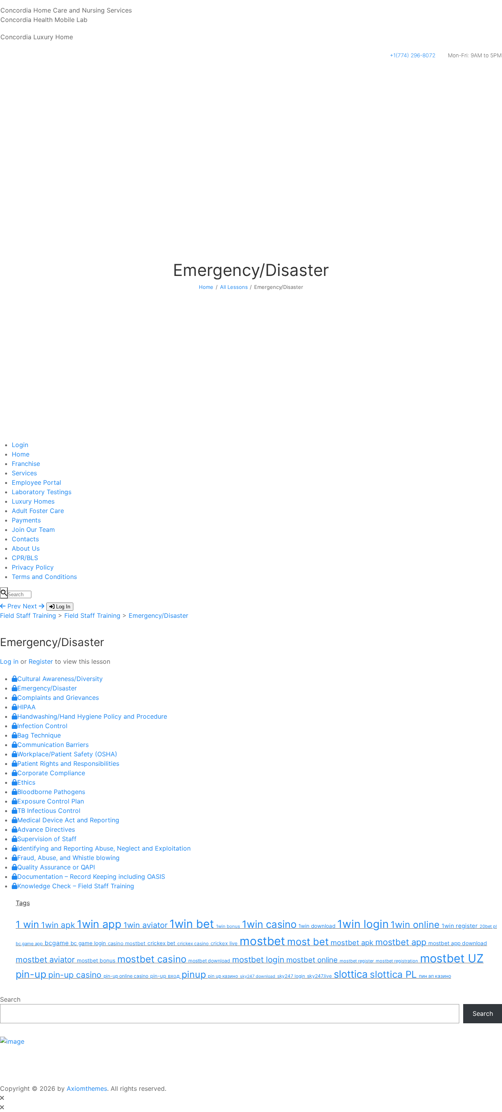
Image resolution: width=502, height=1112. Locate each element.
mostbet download (209, 961)
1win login (363, 924)
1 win (27, 924)
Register (41, 661)
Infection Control (42, 726)
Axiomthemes (87, 1088)
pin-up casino (75, 975)
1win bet (191, 924)
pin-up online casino (126, 976)
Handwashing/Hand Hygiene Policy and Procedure (92, 716)
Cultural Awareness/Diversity (60, 679)
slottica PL (393, 974)
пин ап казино (435, 976)
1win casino (269, 924)
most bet (308, 942)
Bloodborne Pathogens (51, 792)
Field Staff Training (28, 615)
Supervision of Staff (46, 839)
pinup (194, 974)
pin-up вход (165, 976)
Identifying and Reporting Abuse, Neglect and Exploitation (104, 848)
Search (10, 999)
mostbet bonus (96, 960)
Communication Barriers (53, 745)
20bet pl (488, 926)
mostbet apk (352, 942)
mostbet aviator (45, 959)
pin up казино (223, 976)
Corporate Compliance (51, 773)
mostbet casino (151, 959)
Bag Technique (39, 735)
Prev (13, 606)
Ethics (26, 782)
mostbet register (357, 961)
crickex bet (161, 943)
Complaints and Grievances (58, 697)
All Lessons (234, 287)
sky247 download (257, 976)
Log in (10, 661)
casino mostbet (127, 943)
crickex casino (193, 943)
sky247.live (319, 976)
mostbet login (258, 959)
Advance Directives (46, 829)
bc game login (88, 943)
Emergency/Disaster (158, 615)
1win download (316, 926)
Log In (62, 607)
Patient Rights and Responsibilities (68, 763)
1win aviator (145, 925)
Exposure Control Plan (50, 801)
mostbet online (312, 959)
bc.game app (29, 943)
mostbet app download (457, 943)
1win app (99, 924)
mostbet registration (397, 961)
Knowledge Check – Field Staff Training (75, 886)
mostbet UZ (452, 958)
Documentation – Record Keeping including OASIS (91, 876)
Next (31, 606)
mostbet (262, 941)
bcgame (57, 943)
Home (206, 287)
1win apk (58, 925)
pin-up (31, 974)
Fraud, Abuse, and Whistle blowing (68, 858)
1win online (415, 924)
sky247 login (291, 976)
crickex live (224, 943)
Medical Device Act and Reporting (68, 820)
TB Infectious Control (48, 810)
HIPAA (26, 707)
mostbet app (400, 942)
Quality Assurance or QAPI (56, 867)
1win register (460, 925)
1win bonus (228, 926)
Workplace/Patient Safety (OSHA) (67, 754)
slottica (351, 974)
